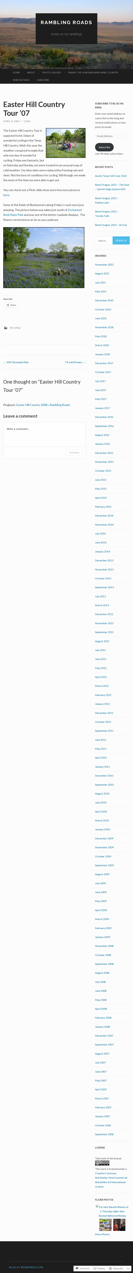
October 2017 (103, 372)
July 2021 (100, 282)
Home (16, 72)
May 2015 (101, 488)
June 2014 (100, 542)
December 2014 (104, 515)
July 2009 (100, 883)
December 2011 (104, 712)
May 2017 (101, 398)
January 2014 (102, 551)
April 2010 (101, 811)
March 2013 (102, 605)
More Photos (102, 1234)
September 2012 (104, 632)
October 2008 (103, 954)
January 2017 (102, 407)
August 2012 (102, 641)
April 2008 (101, 1008)
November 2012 (104, 623)
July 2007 (100, 1062)
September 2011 (104, 730)
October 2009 (103, 856)
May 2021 (101, 291)
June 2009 (100, 892)
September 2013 (104, 587)
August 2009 (102, 874)
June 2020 (100, 318)
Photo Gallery (51, 72)
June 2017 (100, 390)
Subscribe (43, 80)
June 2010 (100, 802)
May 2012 (101, 668)
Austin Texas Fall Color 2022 (111, 175)
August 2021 (102, 273)
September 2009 (104, 865)
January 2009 (102, 936)
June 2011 (100, 739)
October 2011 (103, 721)
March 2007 (102, 1098)
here (6, 195)
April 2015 (101, 497)
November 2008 (104, 945)
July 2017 (100, 381)
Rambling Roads (66, 22)
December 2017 (104, 363)
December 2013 (104, 560)
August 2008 (102, 972)
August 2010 (102, 793)
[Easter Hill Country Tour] (65, 157)
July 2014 (100, 533)
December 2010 (104, 775)
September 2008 (104, 963)
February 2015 (103, 506)
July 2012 (100, 650)
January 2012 (102, 703)
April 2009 (101, 910)
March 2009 (102, 919)
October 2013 (103, 578)
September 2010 (104, 784)
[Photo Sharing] (43, 287)
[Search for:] (112, 240)
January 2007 (102, 1116)
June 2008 (100, 990)
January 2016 (102, 443)
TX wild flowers (75, 362)
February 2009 (103, 928)
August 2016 (102, 434)
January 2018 (102, 354)
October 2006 (103, 1125)
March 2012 (102, 685)
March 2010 (102, 820)
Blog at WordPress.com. (26, 1267)
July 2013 (100, 596)
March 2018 (102, 345)
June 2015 (100, 479)
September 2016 (104, 425)
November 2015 (104, 461)
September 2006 (104, 1134)
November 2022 (104, 264)
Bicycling (15, 327)
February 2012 (103, 694)
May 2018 (101, 336)
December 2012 (104, 614)
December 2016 (104, 416)
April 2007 (101, 1089)
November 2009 (104, 847)
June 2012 (100, 658)
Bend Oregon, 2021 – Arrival (111, 224)
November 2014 (104, 524)
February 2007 (103, 1107)
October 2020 (103, 309)
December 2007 (104, 1035)
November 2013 (104, 569)
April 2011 (101, 757)
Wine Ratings (21, 80)
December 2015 (104, 452)
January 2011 (102, 766)
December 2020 (104, 300)
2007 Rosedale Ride (15, 362)
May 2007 (101, 1080)
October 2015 (103, 470)
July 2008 (100, 981)
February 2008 (103, 1017)
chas (27, 121)
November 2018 (104, 327)
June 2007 (100, 1071)
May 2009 (101, 901)
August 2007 (102, 1053)
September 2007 (104, 1044)
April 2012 (101, 676)
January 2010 (102, 829)
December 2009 (104, 838)
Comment (74, 452)
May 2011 (101, 748)
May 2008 (101, 999)
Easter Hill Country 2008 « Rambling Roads (43, 405)
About (31, 72)
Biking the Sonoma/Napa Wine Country (93, 72)
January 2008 (102, 1026)
